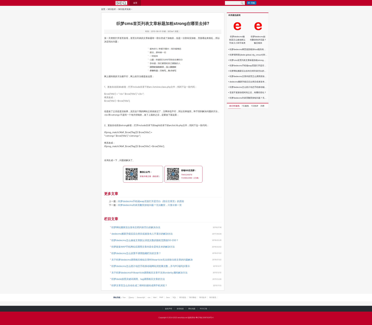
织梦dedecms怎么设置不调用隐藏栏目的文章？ (136, 253)
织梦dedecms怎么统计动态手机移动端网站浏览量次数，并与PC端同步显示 (150, 266)
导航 (253, 3)
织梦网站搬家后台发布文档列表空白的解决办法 (135, 227)
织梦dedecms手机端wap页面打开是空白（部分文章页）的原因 (151, 201)
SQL (174, 297)
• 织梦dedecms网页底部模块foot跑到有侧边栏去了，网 (247, 49)
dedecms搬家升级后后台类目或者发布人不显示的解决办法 (142, 233)
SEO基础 (192, 297)
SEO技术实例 (124, 9)
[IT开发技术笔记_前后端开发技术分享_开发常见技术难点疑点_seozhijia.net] (121, 3)
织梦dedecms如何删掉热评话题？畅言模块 (258, 39)
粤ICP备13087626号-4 (204, 318)
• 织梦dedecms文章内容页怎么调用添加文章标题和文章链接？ (247, 76)
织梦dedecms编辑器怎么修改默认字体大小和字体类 (237, 39)
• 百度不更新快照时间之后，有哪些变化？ (247, 92)
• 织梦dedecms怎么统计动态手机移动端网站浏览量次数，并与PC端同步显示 (247, 87)
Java (168, 297)
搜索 (242, 3)
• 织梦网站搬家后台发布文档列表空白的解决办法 (247, 71)
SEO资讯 (212, 297)
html (155, 297)
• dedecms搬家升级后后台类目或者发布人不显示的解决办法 (247, 82)
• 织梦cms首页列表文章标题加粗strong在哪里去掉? (247, 60)
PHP (161, 297)
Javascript (141, 297)
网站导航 (116, 297)
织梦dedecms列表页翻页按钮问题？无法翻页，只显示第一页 (150, 205)
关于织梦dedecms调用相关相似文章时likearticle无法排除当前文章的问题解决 (152, 259)
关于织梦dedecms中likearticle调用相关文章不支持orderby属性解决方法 (149, 272)
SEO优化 (182, 297)
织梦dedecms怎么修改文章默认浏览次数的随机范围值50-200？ (144, 240)
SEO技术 (112, 9)
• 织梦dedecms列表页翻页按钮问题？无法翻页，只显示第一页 (247, 98)
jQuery (131, 297)
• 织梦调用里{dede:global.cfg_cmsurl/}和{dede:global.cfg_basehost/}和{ (247, 55)
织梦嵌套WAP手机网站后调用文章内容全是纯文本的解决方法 (143, 246)
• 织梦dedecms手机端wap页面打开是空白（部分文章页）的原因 (247, 65)
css (149, 297)
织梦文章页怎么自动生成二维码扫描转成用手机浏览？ (139, 285)
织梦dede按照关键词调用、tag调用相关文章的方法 (138, 279)
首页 (135, 3)
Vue (124, 297)
